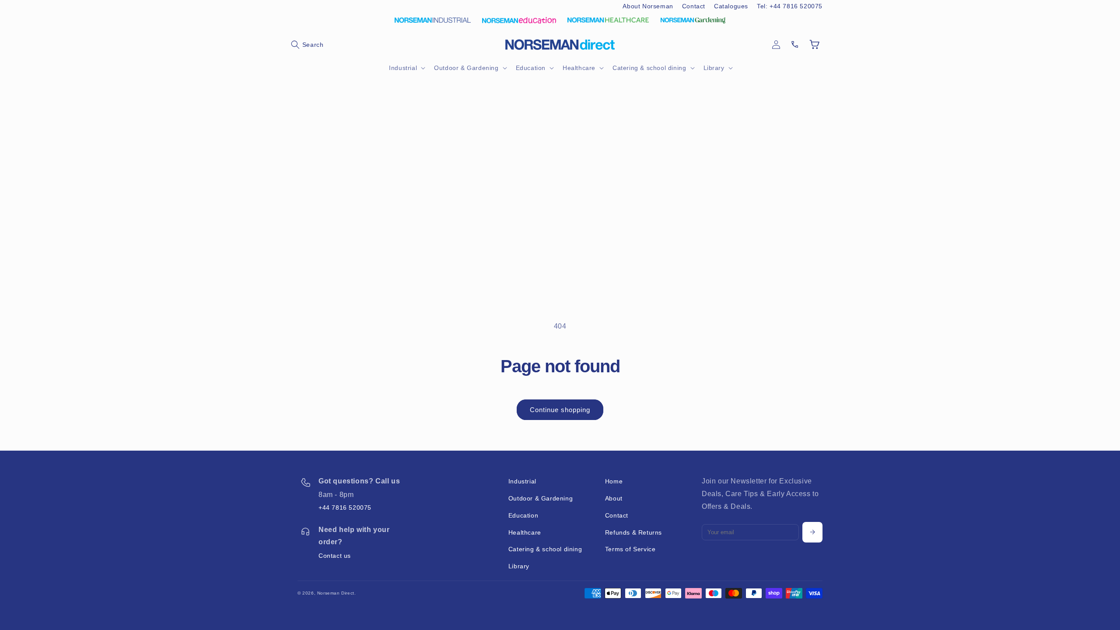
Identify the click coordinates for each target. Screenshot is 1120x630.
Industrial (522, 481)
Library (518, 566)
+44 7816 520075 (344, 507)
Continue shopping (560, 409)
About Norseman (648, 6)
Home (614, 481)
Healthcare (524, 532)
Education (523, 515)
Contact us (334, 555)
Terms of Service (630, 549)
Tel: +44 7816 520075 (789, 6)
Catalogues (731, 6)
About (614, 498)
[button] (307, 44)
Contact (693, 6)
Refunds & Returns (633, 532)
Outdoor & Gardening (540, 498)
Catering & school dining (545, 549)
